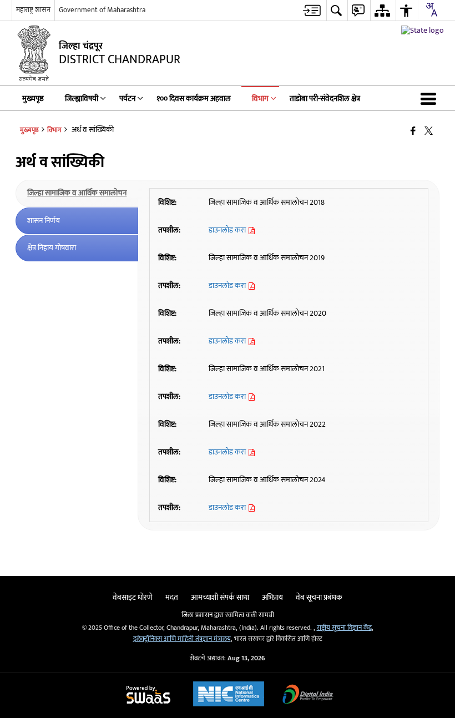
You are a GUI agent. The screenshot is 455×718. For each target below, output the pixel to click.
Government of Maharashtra (102, 10)
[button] (430, 98)
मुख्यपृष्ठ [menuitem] (33, 98)
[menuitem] (312, 10)
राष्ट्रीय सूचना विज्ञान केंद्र (344, 628)
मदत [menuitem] (171, 597)
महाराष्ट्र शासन (33, 10)
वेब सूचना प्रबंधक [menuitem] (319, 597)
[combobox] (431, 9)
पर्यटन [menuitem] (127, 98)
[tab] (77, 193)
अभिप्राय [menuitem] (272, 597)
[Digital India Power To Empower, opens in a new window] (308, 695)
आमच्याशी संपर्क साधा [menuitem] (220, 597)
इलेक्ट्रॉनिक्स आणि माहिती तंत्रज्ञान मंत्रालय (182, 639)
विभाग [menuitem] (260, 98)
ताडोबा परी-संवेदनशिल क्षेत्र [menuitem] (325, 98)
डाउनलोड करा (228, 230)
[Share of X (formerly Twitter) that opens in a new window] (429, 131)
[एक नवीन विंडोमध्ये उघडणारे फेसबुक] (413, 131)
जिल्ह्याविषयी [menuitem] (81, 98)
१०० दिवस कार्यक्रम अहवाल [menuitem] (193, 98)
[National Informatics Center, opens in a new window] (228, 695)
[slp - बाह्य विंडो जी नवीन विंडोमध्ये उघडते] (422, 30)
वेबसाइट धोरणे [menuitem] (133, 597)
